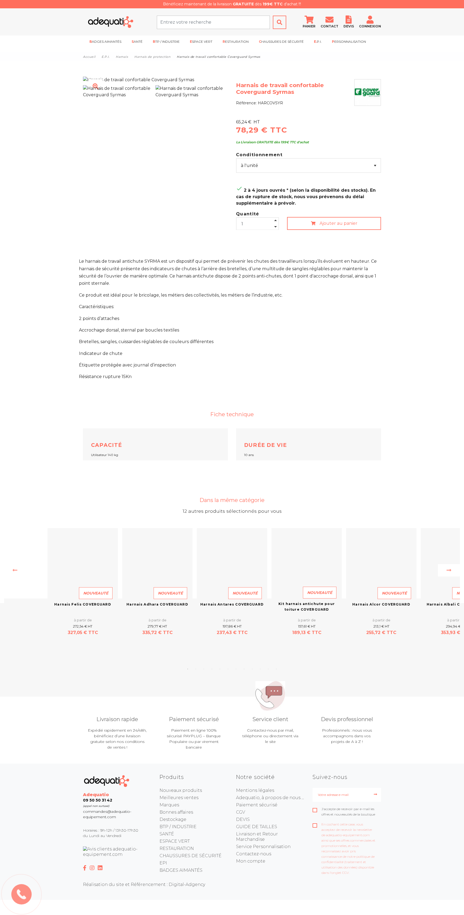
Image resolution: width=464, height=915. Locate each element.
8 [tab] (244, 669)
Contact (329, 26)
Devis (348, 26)
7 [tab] (236, 669)
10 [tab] (260, 669)
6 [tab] (228, 669)
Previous (15, 570)
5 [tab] (220, 669)
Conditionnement (259, 154)
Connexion (370, 26)
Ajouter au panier (337, 223)
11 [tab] (268, 669)
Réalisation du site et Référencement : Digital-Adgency (144, 884)
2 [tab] (195, 669)
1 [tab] (187, 669)
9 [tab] (252, 669)
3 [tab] (203, 669)
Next (449, 570)
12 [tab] (276, 669)
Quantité (247, 213)
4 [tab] (212, 669)
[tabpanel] (232, 582)
